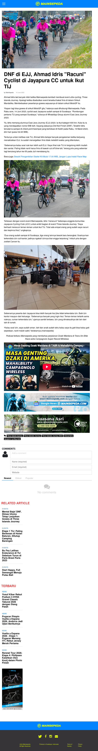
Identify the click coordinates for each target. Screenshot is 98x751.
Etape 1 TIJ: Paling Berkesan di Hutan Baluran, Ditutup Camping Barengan (12, 536)
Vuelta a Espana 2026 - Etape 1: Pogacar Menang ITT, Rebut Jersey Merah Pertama (11, 638)
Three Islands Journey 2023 (52, 436)
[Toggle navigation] (4, 3)
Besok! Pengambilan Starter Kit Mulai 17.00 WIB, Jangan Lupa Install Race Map (50, 156)
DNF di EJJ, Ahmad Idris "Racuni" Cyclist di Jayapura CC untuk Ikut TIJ (45, 80)
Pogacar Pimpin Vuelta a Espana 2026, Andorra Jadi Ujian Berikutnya (12, 620)
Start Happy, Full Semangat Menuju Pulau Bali (12, 572)
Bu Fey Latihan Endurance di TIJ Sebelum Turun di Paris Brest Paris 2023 (11, 555)
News (4, 591)
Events (5, 509)
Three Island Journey (15, 436)
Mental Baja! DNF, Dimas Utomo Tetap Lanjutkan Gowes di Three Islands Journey (11, 516)
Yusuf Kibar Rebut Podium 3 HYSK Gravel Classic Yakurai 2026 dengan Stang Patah (12, 600)
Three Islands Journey (32, 436)
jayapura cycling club (12, 439)
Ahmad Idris (68, 436)
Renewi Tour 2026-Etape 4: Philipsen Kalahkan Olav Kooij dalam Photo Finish (12, 657)
